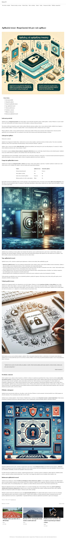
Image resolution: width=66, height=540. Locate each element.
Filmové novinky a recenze (16, 5)
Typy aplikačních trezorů (10, 105)
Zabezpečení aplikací (9, 102)
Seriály (41, 5)
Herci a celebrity (32, 5)
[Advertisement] (33, 14)
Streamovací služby (47, 5)
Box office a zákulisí (6, 5)
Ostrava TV (4, 1)
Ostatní (37, 5)
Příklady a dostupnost (9, 111)
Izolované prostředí (9, 100)
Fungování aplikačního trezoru (11, 103)
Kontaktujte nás (13, 499)
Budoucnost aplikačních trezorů (11, 113)
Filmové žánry (25, 5)
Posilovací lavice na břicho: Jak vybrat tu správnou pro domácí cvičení (52, 520)
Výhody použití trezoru (10, 107)
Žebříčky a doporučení (56, 5)
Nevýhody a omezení (9, 109)
